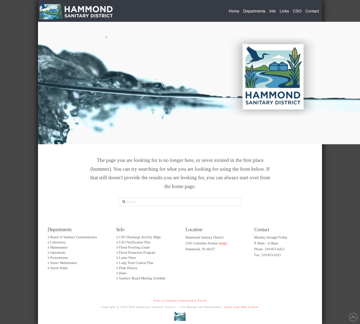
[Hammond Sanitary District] (180, 316)
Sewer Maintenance (63, 263)
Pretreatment (59, 258)
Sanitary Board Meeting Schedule (142, 278)
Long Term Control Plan (136, 263)
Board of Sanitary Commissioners (73, 237)
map (223, 243)
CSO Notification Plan (134, 242)
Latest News (127, 258)
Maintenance (59, 247)
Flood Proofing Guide (134, 247)
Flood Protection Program (137, 252)
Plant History (128, 268)
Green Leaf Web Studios (241, 307)
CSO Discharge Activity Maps (140, 237)
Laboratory (58, 242)
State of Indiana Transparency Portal (180, 300)
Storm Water (59, 268)
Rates (122, 273)
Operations (57, 252)
